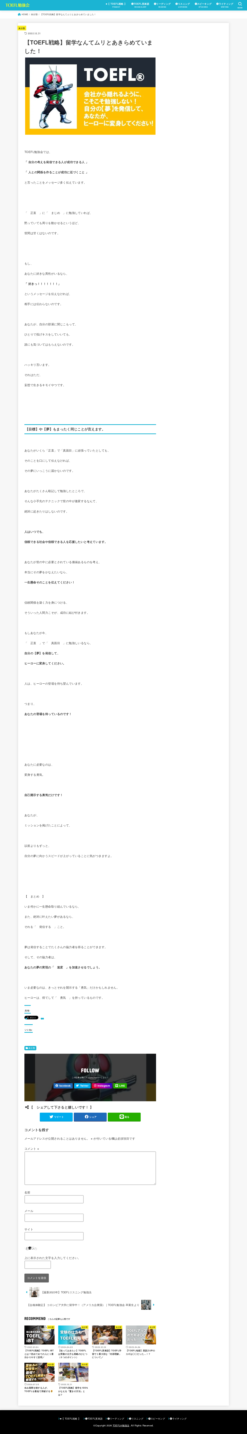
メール (28, 1211)
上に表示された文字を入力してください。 (52, 1258)
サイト (28, 1229)
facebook (65, 1085)
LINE (122, 1085)
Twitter (84, 1085)
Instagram (103, 1085)
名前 (27, 1192)
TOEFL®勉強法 (121, 1425)
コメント (31, 1148)
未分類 (21, 28)
